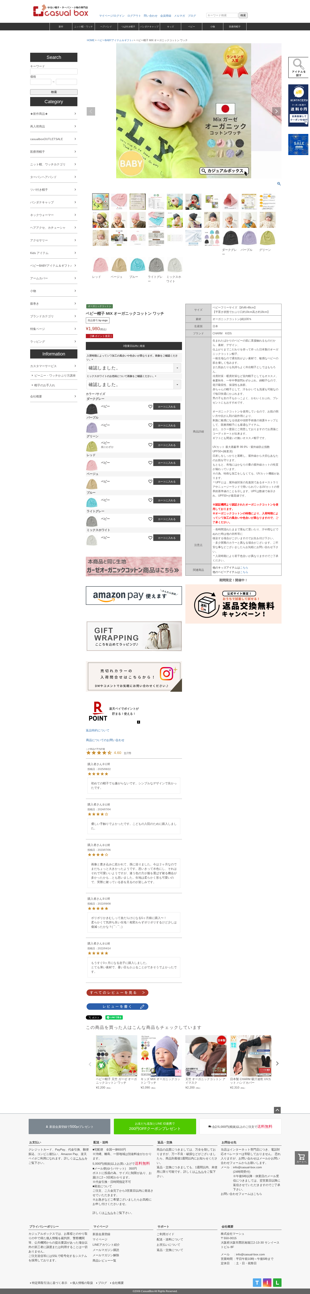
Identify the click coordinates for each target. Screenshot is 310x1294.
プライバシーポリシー (44, 1226)
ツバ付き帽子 (39, 189)
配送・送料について (170, 1239)
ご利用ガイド (165, 1234)
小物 (212, 26)
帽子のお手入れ (44, 385)
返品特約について (97, 730)
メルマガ (179, 15)
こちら (244, 567)
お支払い (35, 1142)
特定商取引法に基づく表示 (49, 1283)
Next (276, 111)
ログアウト (134, 15)
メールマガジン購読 (106, 1250)
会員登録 (165, 15)
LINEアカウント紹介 (106, 1244)
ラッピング (37, 341)
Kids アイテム (39, 253)
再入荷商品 (37, 126)
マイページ (100, 1226)
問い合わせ (151, 15)
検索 (243, 15)
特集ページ (37, 329)
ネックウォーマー (42, 215)
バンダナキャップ (149, 26)
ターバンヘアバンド (43, 177)
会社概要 (36, 396)
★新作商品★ (39, 113)
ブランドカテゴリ (42, 316)
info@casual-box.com (247, 1167)
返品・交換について (170, 1250)
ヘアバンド (106, 26)
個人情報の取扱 (82, 1283)
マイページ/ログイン (112, 15)
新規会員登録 (101, 1234)
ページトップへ (277, 1110)
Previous (91, 111)
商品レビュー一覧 (104, 1260)
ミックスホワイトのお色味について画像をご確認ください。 (122, 376)
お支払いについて (168, 1244)
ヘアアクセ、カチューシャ (48, 227)
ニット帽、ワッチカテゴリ (48, 164)
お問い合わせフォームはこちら (241, 1193)
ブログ (192, 15)
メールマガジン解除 (106, 1255)
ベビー (191, 26)
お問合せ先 (229, 1142)
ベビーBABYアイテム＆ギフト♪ (51, 265)
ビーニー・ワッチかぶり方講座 (55, 375)
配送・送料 (100, 1142)
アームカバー (39, 278)
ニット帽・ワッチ (83, 26)
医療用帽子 (235, 26)
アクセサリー (39, 240)
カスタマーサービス (43, 366)
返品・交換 (165, 1142)
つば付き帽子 (128, 26)
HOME (90, 40)
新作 (61, 26)
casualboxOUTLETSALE (46, 139)
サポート (163, 1226)
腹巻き (34, 303)
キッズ (170, 26)
